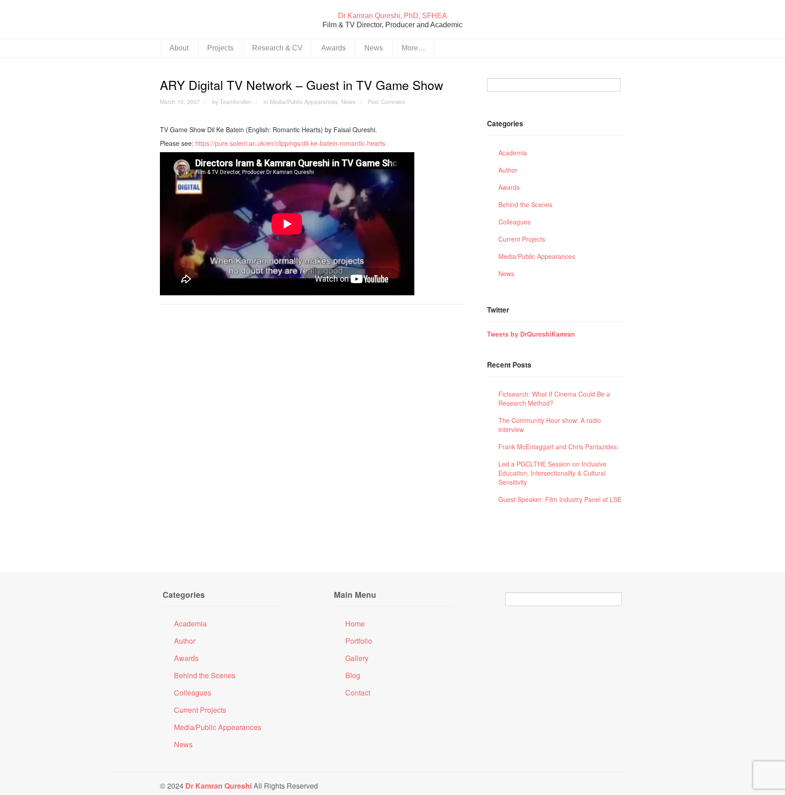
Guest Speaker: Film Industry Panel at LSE (559, 499)
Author (507, 169)
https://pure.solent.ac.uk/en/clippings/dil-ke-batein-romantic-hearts (290, 143)
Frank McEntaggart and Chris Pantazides (557, 446)
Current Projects (521, 238)
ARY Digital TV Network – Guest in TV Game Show (301, 85)
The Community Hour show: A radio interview (549, 425)
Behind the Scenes (525, 204)
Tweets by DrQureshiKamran (531, 333)
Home (355, 624)
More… (413, 48)
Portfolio (358, 641)
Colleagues (514, 221)
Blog (352, 676)
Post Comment (386, 102)
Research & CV (277, 48)
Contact (357, 693)
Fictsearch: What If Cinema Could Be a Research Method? (554, 398)
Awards (333, 48)
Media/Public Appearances (304, 102)
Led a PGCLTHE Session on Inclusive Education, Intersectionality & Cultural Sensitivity (552, 473)
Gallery (356, 658)
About (179, 48)
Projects (220, 48)
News (373, 48)
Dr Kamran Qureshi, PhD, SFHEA (392, 16)
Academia (512, 152)
